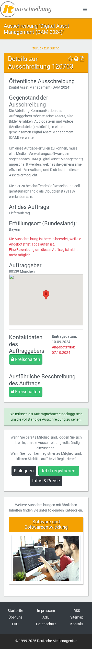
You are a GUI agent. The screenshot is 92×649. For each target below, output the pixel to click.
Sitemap (76, 617)
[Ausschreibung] (26, 9)
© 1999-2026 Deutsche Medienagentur (46, 641)
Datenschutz (46, 624)
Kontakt (76, 624)
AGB (46, 617)
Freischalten (27, 359)
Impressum (46, 611)
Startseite (15, 611)
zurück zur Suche (46, 48)
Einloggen (24, 470)
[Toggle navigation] (85, 9)
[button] (46, 295)
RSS (77, 611)
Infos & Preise (46, 480)
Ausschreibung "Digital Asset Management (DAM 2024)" (36, 29)
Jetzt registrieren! (59, 470)
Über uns (15, 617)
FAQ (15, 624)
